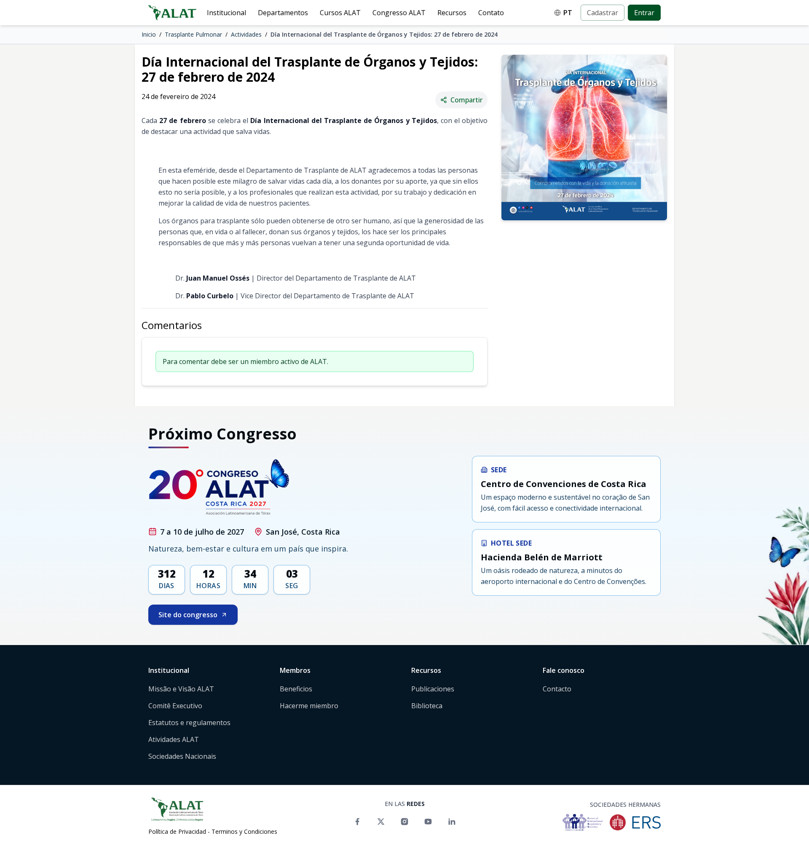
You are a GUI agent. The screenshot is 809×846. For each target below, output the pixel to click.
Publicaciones (432, 688)
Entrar (644, 12)
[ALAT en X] (381, 821)
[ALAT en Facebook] (357, 821)
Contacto (557, 688)
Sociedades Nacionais (182, 756)
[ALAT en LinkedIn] (452, 821)
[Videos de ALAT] (428, 821)
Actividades (246, 34)
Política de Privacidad (177, 831)
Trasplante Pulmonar (193, 34)
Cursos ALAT (340, 12)
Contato (491, 12)
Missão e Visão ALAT (181, 688)
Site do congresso (187, 614)
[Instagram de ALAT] (404, 821)
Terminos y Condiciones (244, 831)
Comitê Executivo (175, 705)
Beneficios (296, 688)
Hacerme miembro (309, 705)
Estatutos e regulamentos (189, 722)
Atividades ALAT (173, 739)
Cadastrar (602, 12)
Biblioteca (426, 705)
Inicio (149, 34)
